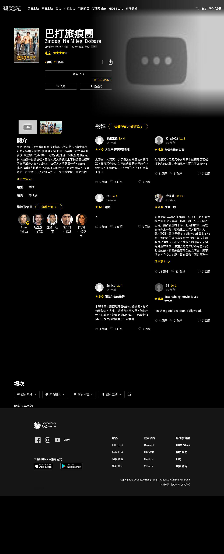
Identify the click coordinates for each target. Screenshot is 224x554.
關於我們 (181, 452)
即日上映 (117, 445)
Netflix (148, 459)
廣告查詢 (181, 466)
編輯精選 (117, 459)
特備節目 (117, 452)
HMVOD (149, 452)
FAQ (178, 459)
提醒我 (96, 86)
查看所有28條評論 (127, 126)
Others (148, 466)
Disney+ (149, 445)
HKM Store (183, 445)
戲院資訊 (117, 466)
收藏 (60, 86)
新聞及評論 (183, 438)
